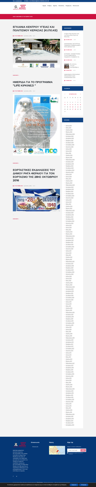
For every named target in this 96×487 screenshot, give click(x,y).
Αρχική (44, 5)
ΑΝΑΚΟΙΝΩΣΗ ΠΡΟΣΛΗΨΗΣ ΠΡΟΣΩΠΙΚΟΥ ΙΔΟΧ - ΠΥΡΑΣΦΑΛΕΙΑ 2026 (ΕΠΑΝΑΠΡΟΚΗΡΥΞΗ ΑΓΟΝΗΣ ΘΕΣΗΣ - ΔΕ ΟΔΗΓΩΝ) (72, 78)
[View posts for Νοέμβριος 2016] (80, 94)
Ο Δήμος (49, 5)
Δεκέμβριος (70, 138)
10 (64, 105)
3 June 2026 (68, 80)
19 (70, 107)
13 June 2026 (69, 49)
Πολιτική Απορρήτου (48, 482)
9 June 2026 (68, 70)
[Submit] (83, 450)
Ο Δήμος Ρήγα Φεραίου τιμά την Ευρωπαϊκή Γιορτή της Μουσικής (71, 35)
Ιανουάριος (70, 136)
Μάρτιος (69, 132)
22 (78, 107)
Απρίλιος (69, 129)
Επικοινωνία (76, 5)
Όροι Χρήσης (40, 482)
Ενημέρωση (68, 5)
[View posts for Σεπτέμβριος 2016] (65, 94)
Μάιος (68, 127)
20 (72, 107)
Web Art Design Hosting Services (62, 482)
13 (72, 105)
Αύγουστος (69, 146)
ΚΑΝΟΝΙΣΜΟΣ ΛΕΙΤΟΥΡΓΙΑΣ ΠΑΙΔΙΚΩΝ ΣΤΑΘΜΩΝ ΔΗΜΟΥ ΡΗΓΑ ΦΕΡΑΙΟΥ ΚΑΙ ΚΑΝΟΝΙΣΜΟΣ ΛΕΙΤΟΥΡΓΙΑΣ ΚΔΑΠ (72, 47)
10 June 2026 (69, 60)
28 (75, 109)
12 (70, 105)
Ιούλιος (69, 149)
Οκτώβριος (72, 94)
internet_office (28, 36)
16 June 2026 (69, 39)
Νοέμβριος (69, 140)
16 (80, 105)
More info (15, 75)
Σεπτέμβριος (70, 144)
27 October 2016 (18, 35)
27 (72, 109)
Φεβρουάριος (70, 134)
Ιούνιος (69, 125)
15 (77, 105)
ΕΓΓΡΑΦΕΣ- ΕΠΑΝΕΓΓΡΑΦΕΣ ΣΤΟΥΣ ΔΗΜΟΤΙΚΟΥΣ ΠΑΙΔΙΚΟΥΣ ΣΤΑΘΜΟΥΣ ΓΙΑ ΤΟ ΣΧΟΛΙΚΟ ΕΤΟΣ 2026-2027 (72, 56)
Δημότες (55, 5)
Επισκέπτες (61, 5)
